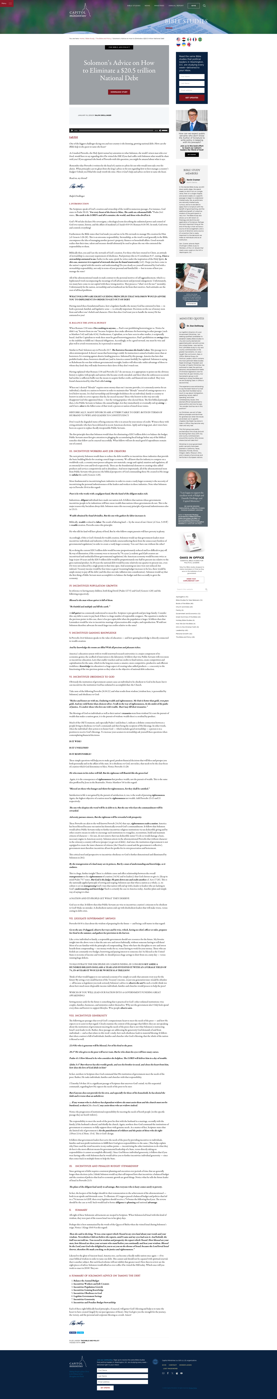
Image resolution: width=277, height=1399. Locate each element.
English (178, 39)
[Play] (72, 130)
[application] (119, 130)
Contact (173, 1365)
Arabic (184, 39)
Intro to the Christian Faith (186, 627)
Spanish (189, 39)
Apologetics (180, 597)
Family (178, 610)
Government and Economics (186, 613)
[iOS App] (177, 1373)
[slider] (165, 130)
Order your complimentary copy (191, 580)
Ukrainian (184, 44)
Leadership (180, 630)
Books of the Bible (183, 603)
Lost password (170, 1368)
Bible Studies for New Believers (187, 600)
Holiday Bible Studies (184, 620)
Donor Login (185, 1365)
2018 (83, 1342)
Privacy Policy (193, 1388)
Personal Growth (182, 634)
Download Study (119, 92)
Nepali (189, 44)
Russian (178, 44)
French (194, 39)
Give (164, 1365)
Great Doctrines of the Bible (186, 617)
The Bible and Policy (119, 47)
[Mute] (160, 130)
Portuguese (200, 39)
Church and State (182, 607)
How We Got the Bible (184, 624)
